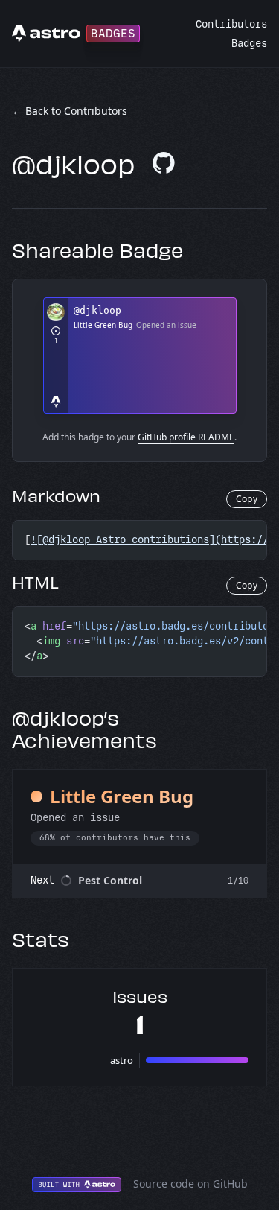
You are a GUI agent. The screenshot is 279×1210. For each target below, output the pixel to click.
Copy (246, 498)
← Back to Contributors (69, 111)
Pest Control (110, 880)
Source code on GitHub (190, 1183)
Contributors (231, 24)
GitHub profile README (186, 437)
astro (121, 1060)
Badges (249, 43)
